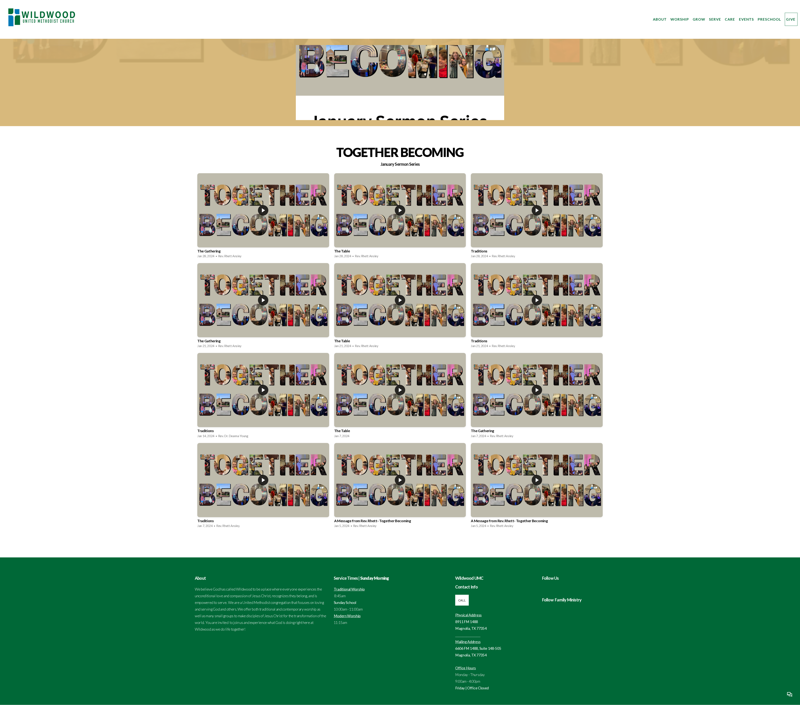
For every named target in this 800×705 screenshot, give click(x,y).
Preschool (770, 19)
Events (747, 19)
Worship (680, 19)
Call (462, 600)
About (660, 19)
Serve (715, 19)
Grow (699, 19)
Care (730, 19)
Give (791, 19)
